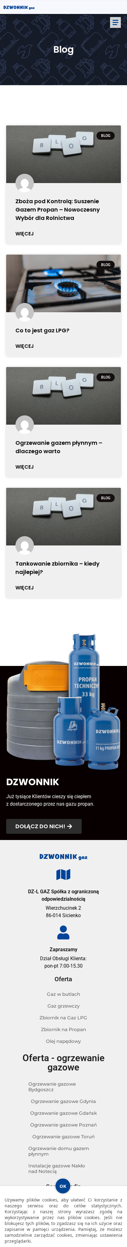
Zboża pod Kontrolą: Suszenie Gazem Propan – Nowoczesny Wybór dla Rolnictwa (57, 209)
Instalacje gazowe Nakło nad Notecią (56, 1168)
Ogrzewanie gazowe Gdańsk (63, 1113)
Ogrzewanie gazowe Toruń (63, 1137)
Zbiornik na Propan (63, 1029)
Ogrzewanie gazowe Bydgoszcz (52, 1086)
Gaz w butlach (63, 994)
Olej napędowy (63, 1041)
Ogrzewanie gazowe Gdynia (63, 1101)
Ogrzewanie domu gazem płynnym (58, 1151)
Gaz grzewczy (63, 1006)
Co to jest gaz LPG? (42, 330)
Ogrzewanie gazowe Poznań (63, 1125)
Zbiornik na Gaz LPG (63, 1018)
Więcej (24, 233)
